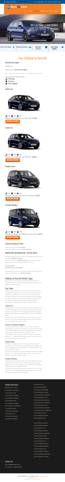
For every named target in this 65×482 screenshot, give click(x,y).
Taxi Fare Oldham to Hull (39, 418)
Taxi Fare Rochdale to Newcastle (41, 438)
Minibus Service (38, 48)
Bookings (42, 11)
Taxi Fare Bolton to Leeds (11, 387)
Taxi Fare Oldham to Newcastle (41, 415)
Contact (56, 11)
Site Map (31, 477)
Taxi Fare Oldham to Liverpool (41, 423)
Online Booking (22, 47)
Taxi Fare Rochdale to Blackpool (41, 446)
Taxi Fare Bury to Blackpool (11, 418)
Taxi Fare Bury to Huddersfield (41, 389)
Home (30, 11)
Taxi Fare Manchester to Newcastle (42, 395)
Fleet (47, 11)
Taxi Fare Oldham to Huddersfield (42, 433)
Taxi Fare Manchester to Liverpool (42, 400)
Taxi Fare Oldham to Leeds (40, 413)
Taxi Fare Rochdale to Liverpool (41, 443)
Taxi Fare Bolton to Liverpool (11, 395)
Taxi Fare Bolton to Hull (10, 393)
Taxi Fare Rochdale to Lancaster (41, 456)
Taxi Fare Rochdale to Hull (40, 441)
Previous (14, 25)
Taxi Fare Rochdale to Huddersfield (42, 454)
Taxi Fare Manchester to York (40, 405)
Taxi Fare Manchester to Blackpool (42, 402)
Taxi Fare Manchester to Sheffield (42, 407)
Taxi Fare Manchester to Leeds (41, 392)
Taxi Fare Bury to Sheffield (40, 387)
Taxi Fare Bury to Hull (10, 413)
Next (50, 25)
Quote (51, 11)
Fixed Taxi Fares (5, 47)
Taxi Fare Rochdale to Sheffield (41, 451)
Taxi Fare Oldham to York (39, 428)
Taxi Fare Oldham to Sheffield (41, 430)
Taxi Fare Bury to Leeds (10, 408)
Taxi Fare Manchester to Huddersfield (43, 410)
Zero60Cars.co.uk (43, 476)
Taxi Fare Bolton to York (10, 400)
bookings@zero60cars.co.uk (13, 464)
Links (35, 477)
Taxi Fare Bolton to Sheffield (11, 403)
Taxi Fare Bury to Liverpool (11, 416)
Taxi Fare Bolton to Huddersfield (12, 406)
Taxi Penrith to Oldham (20, 70)
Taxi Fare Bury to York (39, 384)
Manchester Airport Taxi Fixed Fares (32, 479)
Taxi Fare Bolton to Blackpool (12, 398)
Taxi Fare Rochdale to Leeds (40, 436)
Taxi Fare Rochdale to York (40, 449)
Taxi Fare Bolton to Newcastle (12, 390)
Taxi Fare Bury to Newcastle (11, 411)
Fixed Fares (36, 11)
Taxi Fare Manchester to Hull (40, 397)
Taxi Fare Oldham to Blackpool (41, 425)
